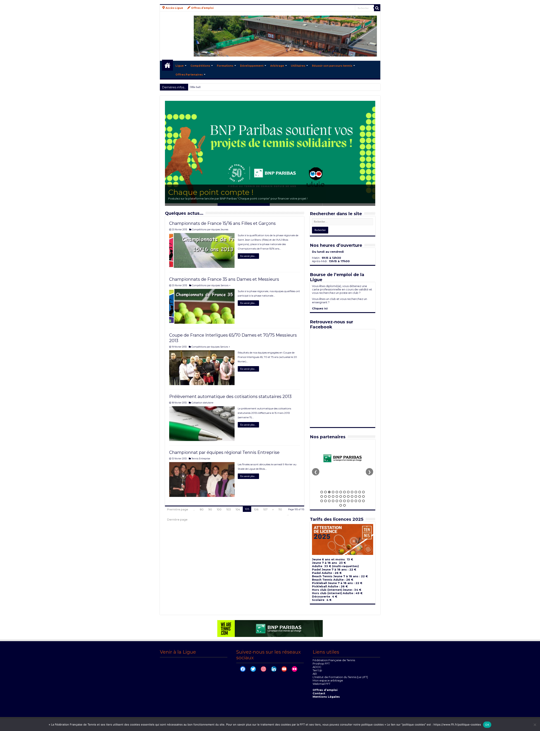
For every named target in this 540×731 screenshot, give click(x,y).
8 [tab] (348, 492)
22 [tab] (356, 496)
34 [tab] (356, 501)
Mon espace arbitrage (328, 680)
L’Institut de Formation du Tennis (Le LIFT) (340, 677)
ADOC (317, 667)
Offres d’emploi (325, 690)
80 (202, 509)
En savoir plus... (248, 256)
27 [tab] (329, 501)
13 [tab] (321, 496)
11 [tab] (359, 492)
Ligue (180, 65)
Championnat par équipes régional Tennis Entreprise (224, 452)
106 (256, 509)
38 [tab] (344, 505)
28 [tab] (333, 501)
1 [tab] (321, 492)
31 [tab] (344, 501)
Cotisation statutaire (202, 402)
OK (487, 724)
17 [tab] (337, 496)
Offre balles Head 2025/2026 (206, 87)
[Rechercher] (377, 8)
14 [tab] (325, 496)
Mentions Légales (326, 696)
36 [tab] (363, 501)
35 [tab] (359, 501)
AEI (315, 673)
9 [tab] (352, 492)
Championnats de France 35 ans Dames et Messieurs (224, 279)
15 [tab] (329, 496)
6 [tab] (340, 492)
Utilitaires (298, 65)
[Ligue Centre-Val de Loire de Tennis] (270, 36)
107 (265, 509)
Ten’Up (317, 670)
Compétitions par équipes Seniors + (211, 285)
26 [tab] (325, 501)
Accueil (167, 65)
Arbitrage (277, 65)
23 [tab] (359, 496)
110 (280, 509)
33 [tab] (352, 501)
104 (238, 509)
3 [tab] (329, 492)
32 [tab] (348, 501)
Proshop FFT (321, 663)
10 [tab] (356, 492)
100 (219, 509)
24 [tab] (363, 496)
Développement (251, 65)
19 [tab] (344, 496)
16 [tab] (333, 496)
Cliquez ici (320, 308)
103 (228, 509)
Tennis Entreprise (201, 458)
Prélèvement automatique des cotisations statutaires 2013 (230, 396)
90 (210, 509)
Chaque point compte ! (211, 192)
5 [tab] (337, 492)
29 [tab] (337, 501)
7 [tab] (344, 492)
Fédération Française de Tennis (334, 660)
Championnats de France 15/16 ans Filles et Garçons (222, 223)
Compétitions (200, 65)
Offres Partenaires (189, 74)
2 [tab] (325, 492)
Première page (177, 509)
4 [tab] (333, 492)
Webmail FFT (321, 683)
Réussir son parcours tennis (332, 65)
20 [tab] (348, 496)
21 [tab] (352, 496)
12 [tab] (363, 492)
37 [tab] (340, 505)
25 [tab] (321, 501)
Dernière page (177, 519)
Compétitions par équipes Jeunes (210, 229)
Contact (319, 693)
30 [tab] (340, 501)
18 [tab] (340, 496)
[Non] (535, 725)
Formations (225, 65)
